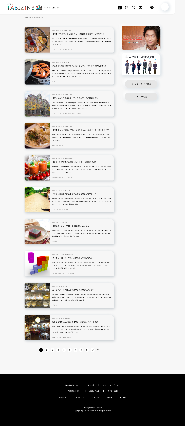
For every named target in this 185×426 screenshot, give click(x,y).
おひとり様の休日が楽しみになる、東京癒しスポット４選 (75, 322)
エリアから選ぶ (143, 96)
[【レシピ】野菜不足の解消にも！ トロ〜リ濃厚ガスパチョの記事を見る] (37, 168)
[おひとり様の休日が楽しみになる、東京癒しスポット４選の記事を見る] (37, 327)
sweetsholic (69, 158)
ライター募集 (112, 391)
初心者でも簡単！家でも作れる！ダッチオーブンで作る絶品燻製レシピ (80, 66)
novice (109, 397)
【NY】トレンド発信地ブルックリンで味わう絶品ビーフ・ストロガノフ (80, 130)
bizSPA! (123, 397)
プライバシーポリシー (111, 385)
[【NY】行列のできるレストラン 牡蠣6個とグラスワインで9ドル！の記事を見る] (37, 40)
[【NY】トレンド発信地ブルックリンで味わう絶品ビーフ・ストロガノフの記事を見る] (37, 136)
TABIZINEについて (72, 385)
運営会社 (91, 385)
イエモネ (95, 397)
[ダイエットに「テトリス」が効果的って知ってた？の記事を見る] (37, 263)
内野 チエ (67, 62)
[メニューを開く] (165, 7)
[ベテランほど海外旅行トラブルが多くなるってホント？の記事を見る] (37, 199)
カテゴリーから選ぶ (143, 84)
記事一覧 (62, 397)
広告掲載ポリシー (74, 391)
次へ (98, 350)
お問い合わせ (94, 391)
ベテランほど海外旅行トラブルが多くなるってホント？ (74, 194)
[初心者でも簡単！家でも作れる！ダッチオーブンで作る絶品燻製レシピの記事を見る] (37, 72)
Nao (66, 222)
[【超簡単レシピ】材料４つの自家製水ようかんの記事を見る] (37, 231)
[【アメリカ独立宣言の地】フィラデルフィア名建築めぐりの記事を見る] (37, 104)
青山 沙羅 (67, 30)
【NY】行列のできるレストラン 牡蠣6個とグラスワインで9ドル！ (78, 34)
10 (93, 350)
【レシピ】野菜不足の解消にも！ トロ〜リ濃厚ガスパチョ (75, 162)
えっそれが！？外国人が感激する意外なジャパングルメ (74, 290)
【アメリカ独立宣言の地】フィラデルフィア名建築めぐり (75, 98)
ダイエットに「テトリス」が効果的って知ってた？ (72, 258)
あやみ (67, 318)
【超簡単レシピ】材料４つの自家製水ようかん (70, 226)
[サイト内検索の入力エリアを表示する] (152, 7)
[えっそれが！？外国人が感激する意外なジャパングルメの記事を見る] (37, 295)
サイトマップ (79, 397)
